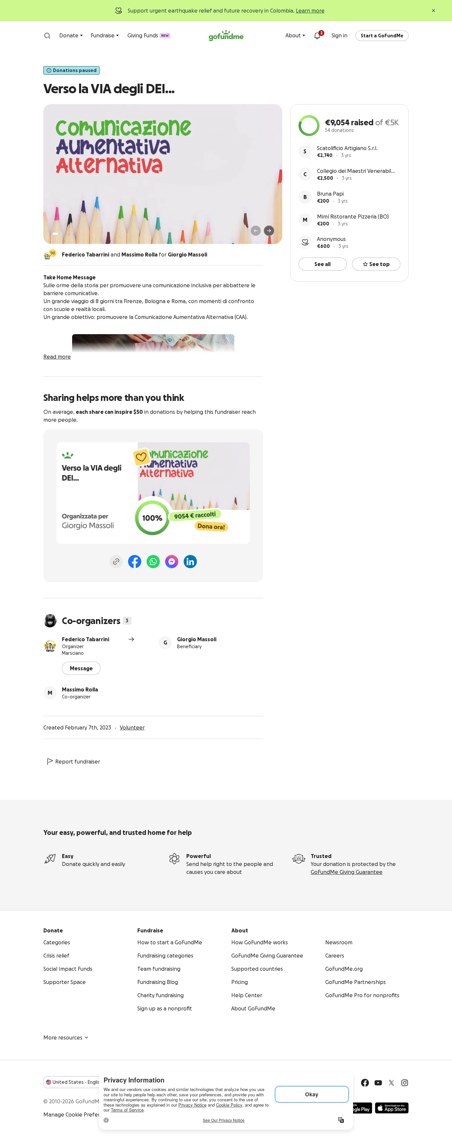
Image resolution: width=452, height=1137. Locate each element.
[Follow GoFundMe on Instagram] (404, 1082)
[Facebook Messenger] (171, 561)
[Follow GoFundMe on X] (391, 1082)
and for (134, 254)
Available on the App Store (392, 1108)
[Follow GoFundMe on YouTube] (378, 1082)
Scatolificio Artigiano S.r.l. (347, 148)
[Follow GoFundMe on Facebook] (365, 1082)
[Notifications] (317, 35)
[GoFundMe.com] (226, 36)
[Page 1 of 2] (55, 234)
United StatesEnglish (78, 1082)
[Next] (269, 230)
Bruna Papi (330, 194)
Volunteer (132, 727)
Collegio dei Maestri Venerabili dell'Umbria (354, 171)
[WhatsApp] (153, 561)
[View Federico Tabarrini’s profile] (50, 645)
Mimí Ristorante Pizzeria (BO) (353, 216)
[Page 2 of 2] (62, 234)
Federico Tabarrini (85, 639)
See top (379, 264)
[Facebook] (134, 561)
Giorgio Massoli (196, 639)
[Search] (47, 35)
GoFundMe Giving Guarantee (347, 872)
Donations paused (75, 70)
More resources (62, 1037)
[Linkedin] (190, 561)
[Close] (433, 10)
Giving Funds (148, 35)
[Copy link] (116, 561)
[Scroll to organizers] (53, 253)
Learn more (310, 11)
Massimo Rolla (80, 689)
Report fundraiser (77, 762)
